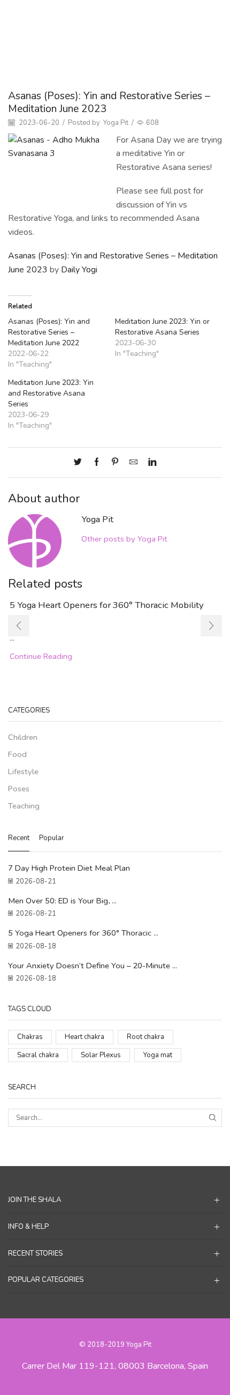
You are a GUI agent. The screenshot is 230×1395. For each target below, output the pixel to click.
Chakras (30, 1037)
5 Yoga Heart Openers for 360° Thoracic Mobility (107, 605)
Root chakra (145, 1037)
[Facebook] (96, 463)
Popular (51, 838)
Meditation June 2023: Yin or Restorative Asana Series (162, 326)
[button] (18, 625)
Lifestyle (23, 771)
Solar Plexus (101, 1055)
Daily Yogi (79, 270)
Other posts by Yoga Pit (124, 538)
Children (22, 737)
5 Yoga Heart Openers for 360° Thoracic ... (83, 932)
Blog (111, 16)
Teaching (140, 16)
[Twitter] (80, 463)
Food (17, 754)
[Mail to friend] (133, 463)
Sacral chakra (38, 1055)
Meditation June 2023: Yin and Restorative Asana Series (51, 393)
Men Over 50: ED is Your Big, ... (62, 900)
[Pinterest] (115, 463)
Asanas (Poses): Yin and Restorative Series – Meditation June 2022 (49, 332)
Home (85, 16)
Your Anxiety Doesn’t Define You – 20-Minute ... (92, 965)
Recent (18, 838)
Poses (18, 788)
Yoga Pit (115, 123)
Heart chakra (84, 1037)
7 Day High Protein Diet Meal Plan (69, 868)
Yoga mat (157, 1055)
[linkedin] (149, 463)
